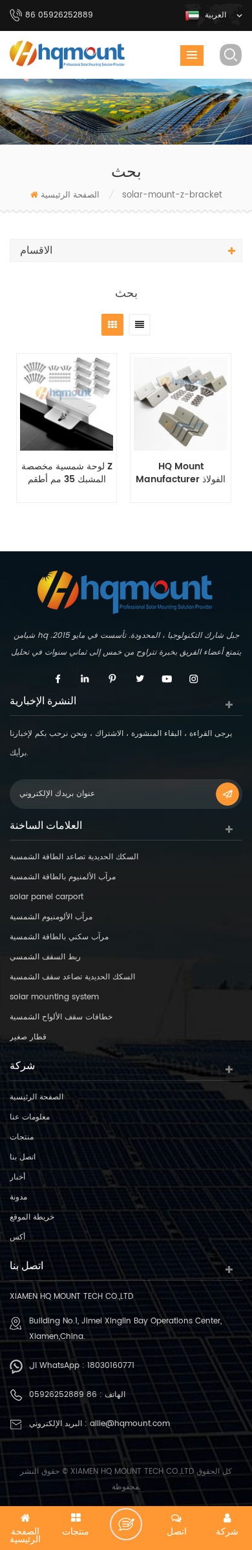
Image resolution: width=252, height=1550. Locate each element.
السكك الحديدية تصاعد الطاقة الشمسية (74, 857)
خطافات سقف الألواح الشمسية (61, 1017)
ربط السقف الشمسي (45, 957)
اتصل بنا (23, 1157)
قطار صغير (28, 1037)
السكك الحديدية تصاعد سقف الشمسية (72, 977)
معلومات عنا (30, 1117)
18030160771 (110, 1366)
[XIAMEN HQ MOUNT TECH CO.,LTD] (68, 55)
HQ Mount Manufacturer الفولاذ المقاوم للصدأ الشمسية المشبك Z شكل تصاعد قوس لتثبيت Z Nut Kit (181, 473)
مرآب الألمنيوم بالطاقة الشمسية (63, 877)
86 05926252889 (63, 1395)
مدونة (18, 1197)
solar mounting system (54, 997)
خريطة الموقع (32, 1217)
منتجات (22, 1137)
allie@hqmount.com (130, 1424)
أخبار (17, 1177)
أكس (17, 1237)
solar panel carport (46, 897)
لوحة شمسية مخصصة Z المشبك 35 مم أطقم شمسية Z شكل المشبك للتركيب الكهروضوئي (66, 473)
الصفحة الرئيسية (70, 195)
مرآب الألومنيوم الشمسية (51, 917)
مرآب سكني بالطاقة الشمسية (59, 937)
